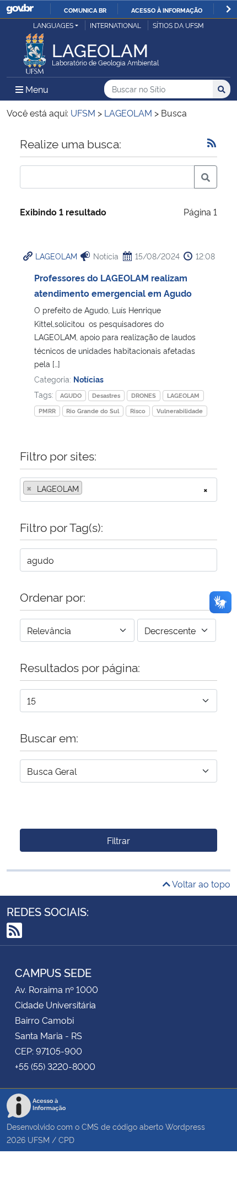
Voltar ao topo (200, 884)
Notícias (88, 379)
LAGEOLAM (56, 256)
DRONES (143, 395)
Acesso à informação (166, 9)
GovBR (20, 9)
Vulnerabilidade (180, 411)
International (115, 25)
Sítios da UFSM (178, 25)
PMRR (47, 411)
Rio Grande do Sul (92, 411)
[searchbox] (88, 488)
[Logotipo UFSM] (34, 51)
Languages (53, 25)
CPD (66, 1139)
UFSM (39, 1139)
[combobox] (118, 490)
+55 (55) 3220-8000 (55, 1066)
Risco (138, 411)
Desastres (106, 395)
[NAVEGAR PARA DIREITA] (228, 9)
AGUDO (71, 395)
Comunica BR (85, 9)
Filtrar (118, 840)
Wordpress (185, 1126)
